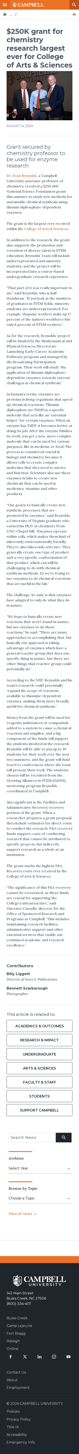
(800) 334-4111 (19, 1304)
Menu (5, 5)
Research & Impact (39, 1040)
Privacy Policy (19, 1419)
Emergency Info (21, 1442)
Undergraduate (39, 1054)
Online (12, 1349)
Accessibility (17, 1435)
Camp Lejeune (19, 1326)
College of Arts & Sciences (46, 229)
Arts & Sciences (39, 1068)
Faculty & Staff (39, 1082)
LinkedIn (39, 1357)
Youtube (68, 1357)
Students (39, 1096)
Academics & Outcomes (39, 1026)
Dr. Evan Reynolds (22, 175)
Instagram (54, 1357)
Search (74, 5)
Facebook (10, 1357)
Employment (18, 1388)
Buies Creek (17, 1318)
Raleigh (13, 1341)
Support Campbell (39, 1110)
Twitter (25, 1357)
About (12, 1380)
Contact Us (16, 1372)
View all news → (22, 1214)
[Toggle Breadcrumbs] (74, 14)
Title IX (13, 1427)
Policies (13, 1411)
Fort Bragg (16, 1333)
